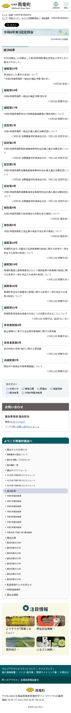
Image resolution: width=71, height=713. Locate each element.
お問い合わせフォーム (27, 426)
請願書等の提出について (17, 454)
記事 (11, 14)
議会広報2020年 (14, 573)
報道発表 (57, 388)
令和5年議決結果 (14, 511)
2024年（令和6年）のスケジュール (21, 485)
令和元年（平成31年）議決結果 (19, 532)
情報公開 (29, 388)
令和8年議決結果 (14, 495)
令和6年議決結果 (33, 392)
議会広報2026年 (14, 542)
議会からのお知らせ (17, 449)
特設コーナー (14, 18)
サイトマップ (45, 668)
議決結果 (45, 18)
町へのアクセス (10, 679)
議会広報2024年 (14, 553)
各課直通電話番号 (30, 679)
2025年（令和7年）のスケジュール (21, 480)
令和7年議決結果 (14, 501)
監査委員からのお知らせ (19, 584)
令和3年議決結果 (14, 521)
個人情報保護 (9, 672)
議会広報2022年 (14, 563)
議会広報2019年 (14, 579)
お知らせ (14, 388)
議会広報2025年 (14, 547)
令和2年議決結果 (14, 527)
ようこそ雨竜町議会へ (31, 18)
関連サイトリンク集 (46, 672)
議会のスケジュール (17, 470)
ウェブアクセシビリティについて (19, 668)
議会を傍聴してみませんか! (18, 459)
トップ (5, 14)
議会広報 (11, 537)
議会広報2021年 (14, 568)
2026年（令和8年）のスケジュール (21, 475)
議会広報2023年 (14, 558)
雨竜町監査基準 (13, 589)
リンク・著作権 (26, 672)
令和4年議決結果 (14, 516)
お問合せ (64, 672)
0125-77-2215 (17, 421)
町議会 (43, 388)
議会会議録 (12, 594)
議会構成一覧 (12, 465)
